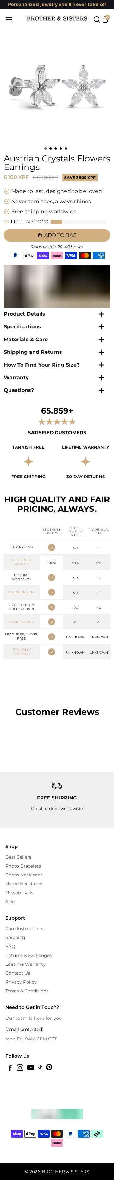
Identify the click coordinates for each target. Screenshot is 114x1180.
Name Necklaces (23, 883)
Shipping (15, 937)
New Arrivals (19, 892)
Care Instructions (24, 928)
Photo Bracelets (23, 865)
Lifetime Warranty (25, 964)
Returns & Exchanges (28, 955)
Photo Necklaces (23, 874)
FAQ (10, 946)
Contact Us (17, 973)
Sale (10, 901)
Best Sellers (18, 857)
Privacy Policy (21, 981)
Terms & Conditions (26, 990)
